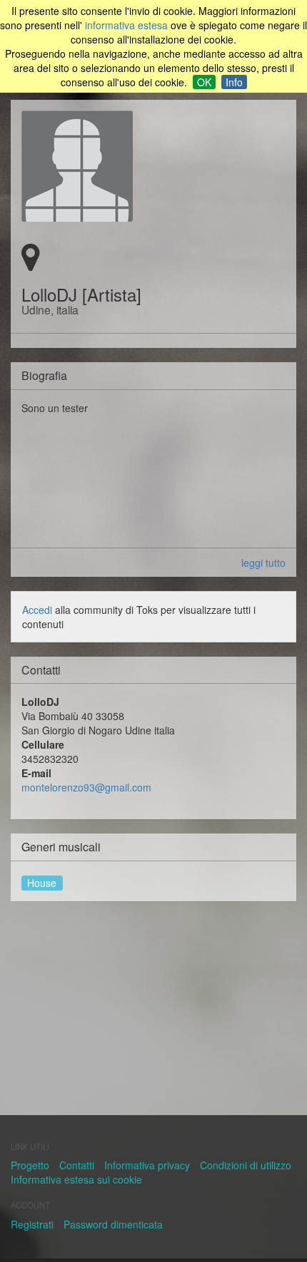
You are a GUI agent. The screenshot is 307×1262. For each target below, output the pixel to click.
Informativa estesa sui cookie (76, 1179)
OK (204, 82)
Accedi (37, 609)
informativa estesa (126, 25)
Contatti (76, 1165)
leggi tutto (263, 562)
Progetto (30, 1165)
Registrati (32, 1224)
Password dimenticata (113, 1224)
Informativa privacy (147, 1165)
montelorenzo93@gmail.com (86, 787)
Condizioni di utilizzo (245, 1165)
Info (234, 82)
